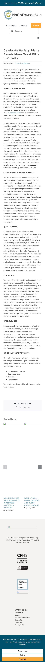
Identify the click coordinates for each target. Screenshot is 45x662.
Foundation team (14, 113)
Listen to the (22, 3)
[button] (5, 467)
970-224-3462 (12, 538)
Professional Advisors (22, 63)
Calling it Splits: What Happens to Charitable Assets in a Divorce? (11, 503)
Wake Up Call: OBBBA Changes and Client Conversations (31, 501)
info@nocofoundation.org (28, 538)
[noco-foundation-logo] (22, 10)
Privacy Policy (20, 625)
